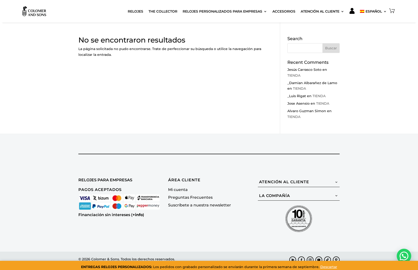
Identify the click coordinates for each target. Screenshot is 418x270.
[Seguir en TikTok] (327, 259)
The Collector (163, 11)
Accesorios (283, 11)
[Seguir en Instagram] (310, 259)
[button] (404, 256)
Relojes (135, 11)
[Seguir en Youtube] (318, 259)
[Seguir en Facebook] (301, 259)
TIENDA (293, 75)
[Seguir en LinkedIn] (292, 259)
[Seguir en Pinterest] (336, 259)
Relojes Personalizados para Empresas (222, 11)
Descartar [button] (328, 267)
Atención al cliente (320, 11)
